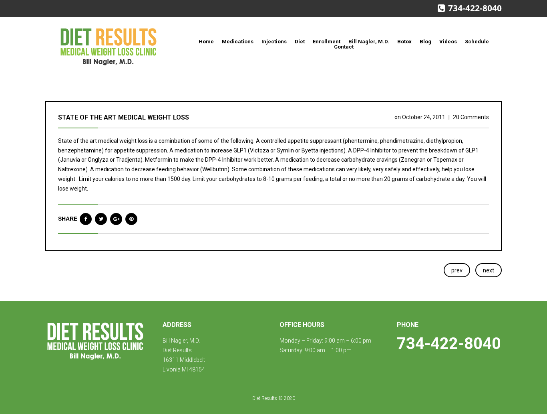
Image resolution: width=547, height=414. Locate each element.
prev (457, 270)
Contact (344, 46)
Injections (274, 41)
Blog (425, 41)
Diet (300, 41)
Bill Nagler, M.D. (368, 41)
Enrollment (326, 41)
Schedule (477, 41)
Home (206, 41)
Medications (237, 41)
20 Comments (471, 117)
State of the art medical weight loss (123, 117)
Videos (448, 41)
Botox (404, 41)
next (488, 270)
